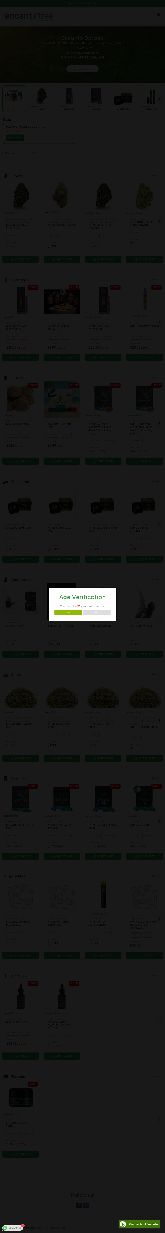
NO (96, 612)
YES (68, 612)
